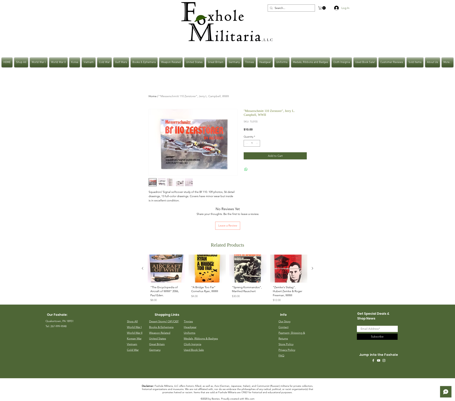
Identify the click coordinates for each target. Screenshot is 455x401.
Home (153, 96)
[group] (227, 279)
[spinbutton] (252, 143)
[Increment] (257, 143)
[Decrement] (246, 143)
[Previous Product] (142, 268)
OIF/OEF (173, 321)
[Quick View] (166, 269)
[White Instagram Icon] (384, 360)
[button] (322, 8)
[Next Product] (312, 268)
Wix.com (250, 398)
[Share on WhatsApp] (246, 169)
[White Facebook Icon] (373, 360)
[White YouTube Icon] (379, 360)
